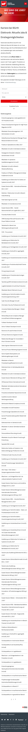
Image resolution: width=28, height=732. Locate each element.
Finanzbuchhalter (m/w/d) (9, 215)
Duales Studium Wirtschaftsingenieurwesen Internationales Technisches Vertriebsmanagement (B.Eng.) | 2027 (13, 492)
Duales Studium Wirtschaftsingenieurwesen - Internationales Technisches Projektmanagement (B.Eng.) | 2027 (14, 581)
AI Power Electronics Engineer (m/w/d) (12, 335)
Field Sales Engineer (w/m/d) (9, 200)
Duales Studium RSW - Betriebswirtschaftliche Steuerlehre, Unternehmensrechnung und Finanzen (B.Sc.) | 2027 (14, 607)
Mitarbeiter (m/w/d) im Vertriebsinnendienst (13, 149)
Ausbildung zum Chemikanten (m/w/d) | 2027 (14, 236)
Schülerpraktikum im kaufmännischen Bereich (14, 675)
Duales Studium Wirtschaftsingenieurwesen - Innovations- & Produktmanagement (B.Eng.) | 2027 (14, 591)
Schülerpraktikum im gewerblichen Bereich (13, 694)
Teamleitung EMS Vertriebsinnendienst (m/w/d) (14, 282)
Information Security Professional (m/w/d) (13, 305)
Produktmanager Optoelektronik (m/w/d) (13, 412)
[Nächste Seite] (15, 699)
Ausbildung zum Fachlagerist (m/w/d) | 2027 (14, 506)
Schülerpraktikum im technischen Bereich (13, 641)
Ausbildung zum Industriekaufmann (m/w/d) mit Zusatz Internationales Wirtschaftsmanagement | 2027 (14, 532)
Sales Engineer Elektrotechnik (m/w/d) (12, 345)
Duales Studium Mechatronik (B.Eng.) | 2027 (14, 378)
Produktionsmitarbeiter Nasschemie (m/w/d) (14, 393)
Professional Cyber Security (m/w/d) (11, 455)
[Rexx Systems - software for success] (24, 707)
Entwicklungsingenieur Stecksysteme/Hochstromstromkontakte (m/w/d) (13, 668)
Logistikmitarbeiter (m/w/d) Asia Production (13, 286)
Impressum (11, 714)
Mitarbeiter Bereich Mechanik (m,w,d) (12, 290)
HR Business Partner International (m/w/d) (13, 382)
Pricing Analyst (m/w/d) (8, 271)
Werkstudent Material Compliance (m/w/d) (13, 404)
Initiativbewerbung (10, 82)
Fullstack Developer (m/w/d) (9, 322)
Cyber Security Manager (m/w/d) (10, 301)
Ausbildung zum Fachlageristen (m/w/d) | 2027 (14, 247)
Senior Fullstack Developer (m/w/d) (11, 326)
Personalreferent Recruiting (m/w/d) (11, 433)
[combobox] (14, 97)
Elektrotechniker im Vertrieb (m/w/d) (11, 422)
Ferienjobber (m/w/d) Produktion (11, 408)
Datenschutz (4, 714)
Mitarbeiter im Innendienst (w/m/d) (11, 204)
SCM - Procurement (7, 232)
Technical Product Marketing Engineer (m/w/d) (14, 350)
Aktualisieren (14, 101)
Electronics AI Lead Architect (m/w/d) (12, 331)
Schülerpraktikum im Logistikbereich (11, 651)
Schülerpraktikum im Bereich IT (10, 686)
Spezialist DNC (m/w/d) (8, 444)
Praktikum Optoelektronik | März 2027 (12, 145)
